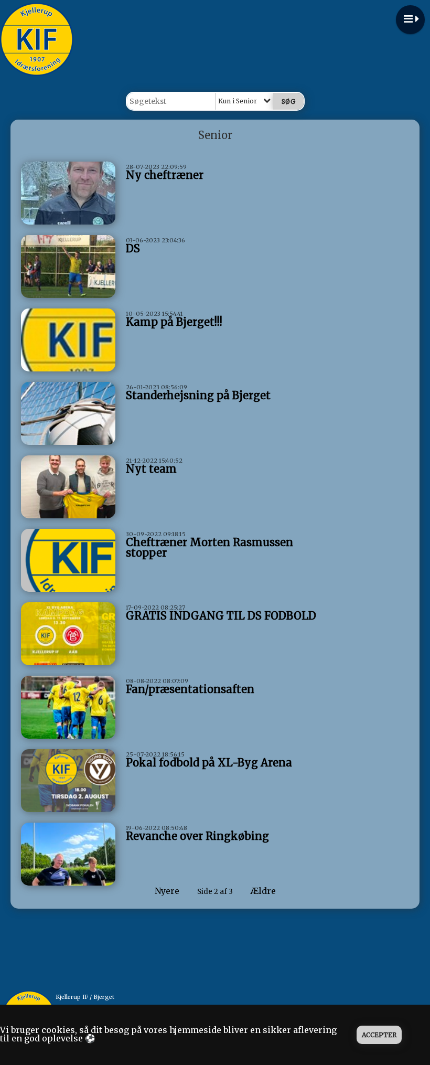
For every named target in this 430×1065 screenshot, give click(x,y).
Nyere (167, 891)
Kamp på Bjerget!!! (174, 321)
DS (133, 248)
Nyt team (151, 468)
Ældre (264, 891)
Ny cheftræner (164, 175)
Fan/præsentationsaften (190, 689)
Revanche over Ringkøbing (197, 836)
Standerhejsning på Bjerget (198, 395)
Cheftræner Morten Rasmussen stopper (209, 547)
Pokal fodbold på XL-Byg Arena (209, 762)
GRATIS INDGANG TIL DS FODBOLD (221, 615)
